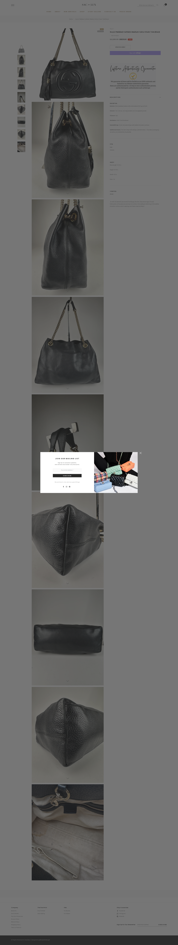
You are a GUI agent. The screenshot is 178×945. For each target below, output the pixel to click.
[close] (140, 452)
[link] (64, 486)
